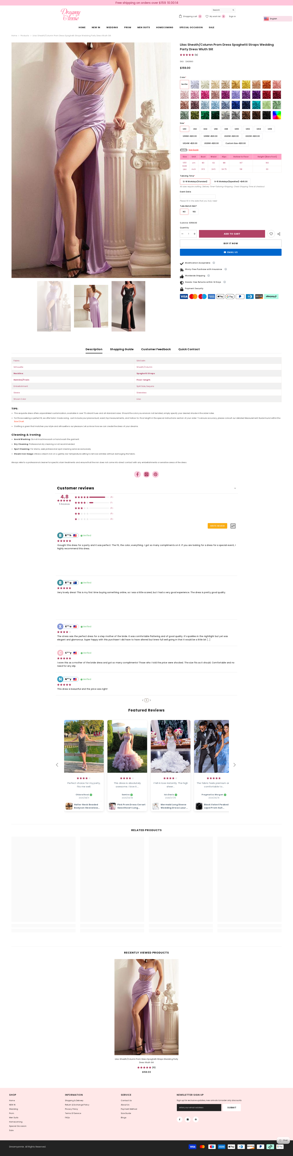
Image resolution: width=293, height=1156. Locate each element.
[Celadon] (184, 115)
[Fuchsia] (225, 94)
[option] (91, 160)
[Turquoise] (256, 105)
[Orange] (266, 84)
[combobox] (221, 10)
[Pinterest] (155, 474)
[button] (143, 700)
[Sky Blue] (215, 105)
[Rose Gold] (184, 105)
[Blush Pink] (184, 94)
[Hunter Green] (215, 115)
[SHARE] (278, 234)
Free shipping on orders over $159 (140, 2)
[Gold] (235, 84)
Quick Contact (189, 349)
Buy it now (231, 243)
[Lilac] (235, 94)
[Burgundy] (276, 94)
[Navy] (246, 105)
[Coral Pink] (276, 84)
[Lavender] (246, 94)
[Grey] (235, 115)
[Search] (223, 10)
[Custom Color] (276, 115)
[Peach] (256, 84)
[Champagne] (215, 84)
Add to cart (232, 233)
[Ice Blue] (205, 105)
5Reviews (64, 504)
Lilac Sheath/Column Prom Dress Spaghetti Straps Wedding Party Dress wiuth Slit (146, 1061)
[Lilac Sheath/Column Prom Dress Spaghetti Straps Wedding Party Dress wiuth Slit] (146, 1007)
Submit (231, 1107)
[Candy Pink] (194, 94)
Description (94, 349)
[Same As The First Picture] (184, 84)
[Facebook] (137, 474)
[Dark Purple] (256, 94)
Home (14, 35)
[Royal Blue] (235, 105)
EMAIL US (232, 252)
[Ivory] (205, 84)
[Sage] (276, 105)
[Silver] (225, 115)
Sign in (232, 16)
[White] (194, 84)
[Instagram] (146, 474)
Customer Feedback (156, 349)
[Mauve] (194, 105)
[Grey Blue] (225, 105)
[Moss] (194, 115)
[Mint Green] (266, 105)
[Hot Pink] (205, 94)
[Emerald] (205, 115)
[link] (271, 234)
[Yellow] (246, 84)
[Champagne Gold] (225, 84)
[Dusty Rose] (215, 94)
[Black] (266, 115)
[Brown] (246, 115)
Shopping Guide (122, 349)
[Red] (266, 94)
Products (25, 35)
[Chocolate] (256, 115)
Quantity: (184, 227)
